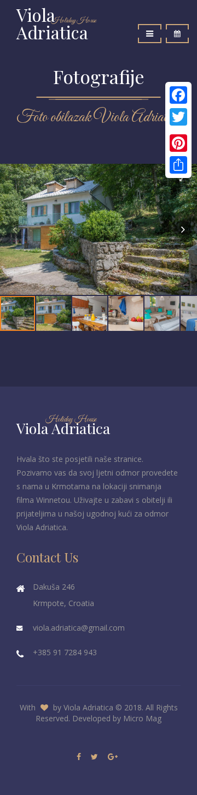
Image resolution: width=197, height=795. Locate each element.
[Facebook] (178, 95)
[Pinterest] (178, 143)
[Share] (178, 165)
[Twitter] (178, 117)
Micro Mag (142, 718)
